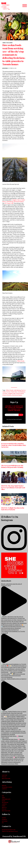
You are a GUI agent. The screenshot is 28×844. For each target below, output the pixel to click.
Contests (4, 788)
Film (3, 795)
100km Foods (20, 361)
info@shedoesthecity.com (8, 829)
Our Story (4, 775)
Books (3, 801)
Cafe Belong (9, 201)
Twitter (4, 817)
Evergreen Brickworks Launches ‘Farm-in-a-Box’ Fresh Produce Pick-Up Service (13, 445)
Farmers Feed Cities (11, 392)
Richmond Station (19, 201)
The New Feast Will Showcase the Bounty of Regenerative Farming (12, 466)
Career (4, 42)
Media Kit (4, 785)
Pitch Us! (4, 777)
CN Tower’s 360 (9, 203)
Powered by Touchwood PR (14, 836)
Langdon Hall (15, 200)
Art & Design (5, 802)
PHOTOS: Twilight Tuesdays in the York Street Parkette (12, 509)
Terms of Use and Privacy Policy (10, 831)
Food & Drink (9, 42)
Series (3, 797)
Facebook (4, 819)
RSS (3, 822)
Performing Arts (6, 799)
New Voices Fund (6, 778)
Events (3, 805)
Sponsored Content (7, 787)
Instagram (4, 821)
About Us (4, 807)
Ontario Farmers (7, 395)
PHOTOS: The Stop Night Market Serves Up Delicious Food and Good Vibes (13, 487)
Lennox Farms (20, 393)
